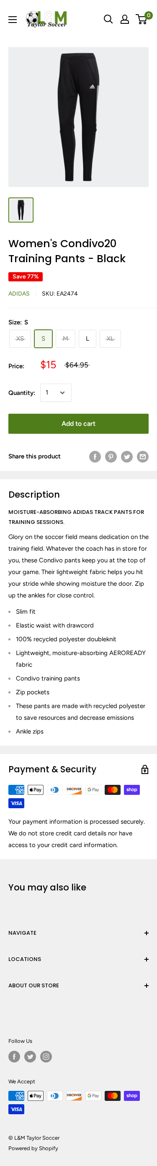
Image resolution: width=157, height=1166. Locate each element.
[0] (141, 19)
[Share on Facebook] (95, 456)
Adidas (19, 293)
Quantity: (21, 393)
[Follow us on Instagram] (46, 1056)
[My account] (125, 19)
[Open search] (108, 19)
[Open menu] (12, 19)
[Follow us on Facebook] (14, 1056)
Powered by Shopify (33, 1148)
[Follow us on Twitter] (30, 1056)
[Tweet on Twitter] (127, 456)
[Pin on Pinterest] (111, 456)
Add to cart (78, 423)
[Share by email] (143, 456)
